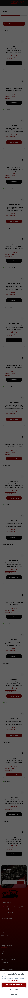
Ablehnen (14, 994)
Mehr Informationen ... (14, 980)
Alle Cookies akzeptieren (14, 984)
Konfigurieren (14, 989)
